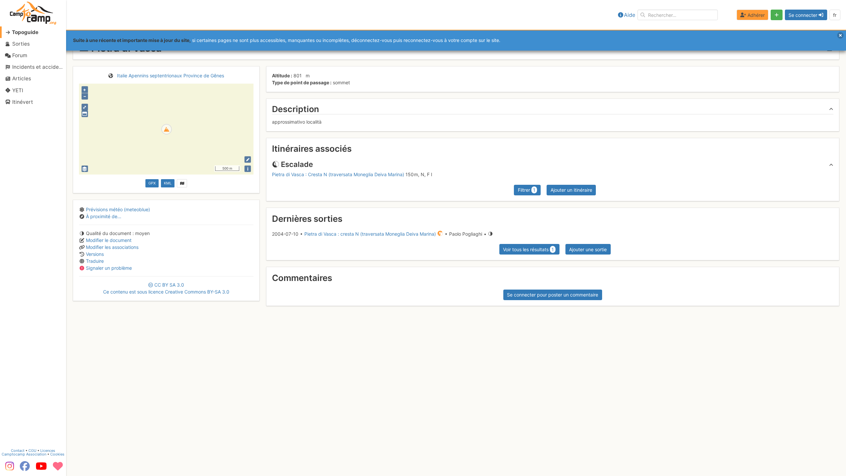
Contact (17, 450)
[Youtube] (41, 468)
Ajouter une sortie (588, 249)
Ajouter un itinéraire (571, 190)
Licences (47, 450)
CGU (32, 450)
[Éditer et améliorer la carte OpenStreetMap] (248, 159)
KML (168, 183)
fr (834, 15)
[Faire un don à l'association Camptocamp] (58, 468)
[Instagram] (8, 468)
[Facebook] (25, 468)
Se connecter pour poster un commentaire (552, 295)
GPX (152, 183)
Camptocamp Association (24, 454)
